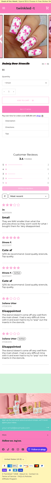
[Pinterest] (13, 449)
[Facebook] (3, 449)
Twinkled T (9, 474)
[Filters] (5, 196)
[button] (25, 164)
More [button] (4, 435)
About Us (23, 474)
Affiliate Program (9, 479)
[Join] (47, 427)
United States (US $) (13, 459)
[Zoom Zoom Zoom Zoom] (25, 36)
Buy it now (25, 109)
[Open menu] (6, 8)
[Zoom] (8, 53)
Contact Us (33, 474)
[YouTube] (23, 449)
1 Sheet (8, 83)
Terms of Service (9, 476)
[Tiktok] (8, 449)
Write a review (25, 188)
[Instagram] (18, 449)
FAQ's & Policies (25, 476)
